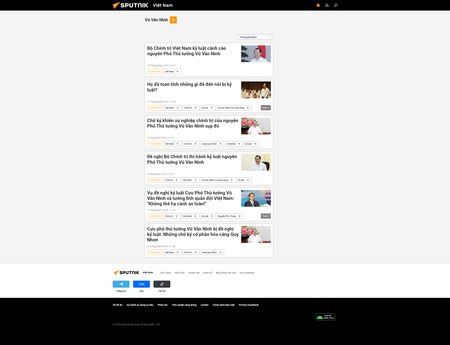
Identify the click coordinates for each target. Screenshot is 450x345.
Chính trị (188, 107)
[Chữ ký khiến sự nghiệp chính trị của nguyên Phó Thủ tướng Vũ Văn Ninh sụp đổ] (256, 126)
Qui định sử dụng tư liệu (140, 304)
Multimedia (247, 272)
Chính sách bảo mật (224, 304)
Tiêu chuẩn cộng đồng (184, 304)
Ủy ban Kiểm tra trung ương (231, 107)
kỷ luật (205, 107)
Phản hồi (163, 304)
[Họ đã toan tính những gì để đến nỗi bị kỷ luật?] (256, 89)
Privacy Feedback (249, 304)
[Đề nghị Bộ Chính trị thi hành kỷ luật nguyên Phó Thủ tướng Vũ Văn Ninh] (256, 162)
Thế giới (180, 272)
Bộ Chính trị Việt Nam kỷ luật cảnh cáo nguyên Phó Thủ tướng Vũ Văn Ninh (186, 51)
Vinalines (231, 143)
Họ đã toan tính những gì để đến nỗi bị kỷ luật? (189, 87)
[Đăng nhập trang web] (326, 5)
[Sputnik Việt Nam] (132, 9)
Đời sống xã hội (226, 272)
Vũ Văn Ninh (156, 20)
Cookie (204, 304)
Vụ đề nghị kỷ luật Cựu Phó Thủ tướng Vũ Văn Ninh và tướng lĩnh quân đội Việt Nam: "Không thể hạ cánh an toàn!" (190, 198)
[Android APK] (325, 317)
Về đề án (118, 304)
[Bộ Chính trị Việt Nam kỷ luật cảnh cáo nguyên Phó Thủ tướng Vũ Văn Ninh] (256, 53)
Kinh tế (207, 272)
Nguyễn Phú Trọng (227, 216)
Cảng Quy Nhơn (209, 143)
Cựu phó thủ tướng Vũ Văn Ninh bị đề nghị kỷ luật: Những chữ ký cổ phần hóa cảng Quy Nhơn (193, 234)
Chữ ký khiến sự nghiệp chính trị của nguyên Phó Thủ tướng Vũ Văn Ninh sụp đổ (192, 123)
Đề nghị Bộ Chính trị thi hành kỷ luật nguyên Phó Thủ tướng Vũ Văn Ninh (192, 159)
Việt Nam (169, 71)
